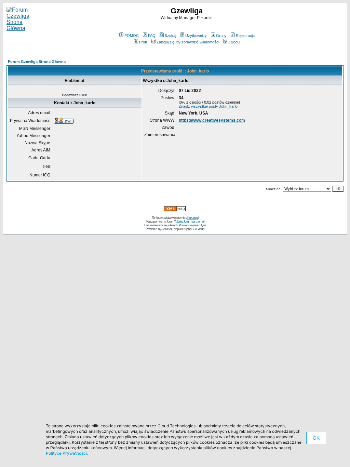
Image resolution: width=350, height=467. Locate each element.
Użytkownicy (196, 36)
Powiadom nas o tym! (192, 225)
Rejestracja (245, 36)
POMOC (131, 36)
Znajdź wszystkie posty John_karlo (208, 106)
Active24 (166, 229)
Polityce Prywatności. (67, 453)
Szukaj (170, 36)
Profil (143, 42)
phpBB (178, 229)
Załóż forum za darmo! (190, 221)
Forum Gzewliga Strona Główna (37, 61)
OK (316, 438)
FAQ (152, 36)
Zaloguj (234, 42)
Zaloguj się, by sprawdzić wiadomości (188, 42)
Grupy (221, 36)
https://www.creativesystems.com (212, 120)
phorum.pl (192, 217)
